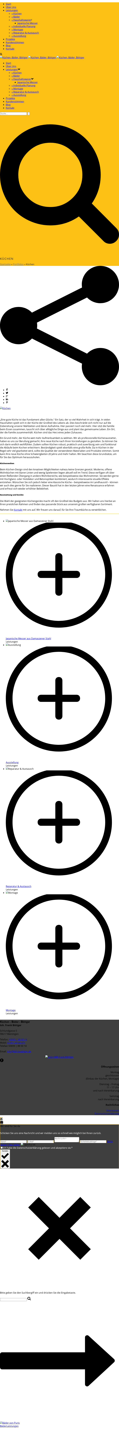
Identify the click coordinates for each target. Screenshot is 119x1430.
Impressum (113, 1110)
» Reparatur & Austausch (25, 32)
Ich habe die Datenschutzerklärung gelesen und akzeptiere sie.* (38, 1147)
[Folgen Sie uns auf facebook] (1, 1061)
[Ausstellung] (62, 759)
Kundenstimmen (15, 42)
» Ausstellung (19, 36)
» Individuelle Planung (23, 26)
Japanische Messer (27, 23)
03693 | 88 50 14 (18, 1039)
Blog (8, 45)
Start (8, 4)
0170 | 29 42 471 (16, 1042)
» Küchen (17, 13)
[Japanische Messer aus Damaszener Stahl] (62, 635)
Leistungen (12, 10)
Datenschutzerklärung (107, 1113)
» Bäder (16, 16)
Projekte (10, 39)
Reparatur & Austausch (18, 886)
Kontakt (10, 48)
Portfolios (18, 264)
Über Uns (11, 7)
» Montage (17, 29)
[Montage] (62, 1007)
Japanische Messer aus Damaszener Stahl (28, 638)
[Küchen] (5, 408)
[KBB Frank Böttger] (42, 57)
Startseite (5, 264)
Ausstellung (12, 762)
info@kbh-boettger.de (19, 1051)
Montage (11, 1010)
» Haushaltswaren (21, 20)
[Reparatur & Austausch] (62, 883)
